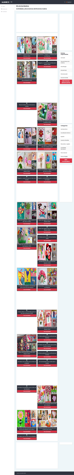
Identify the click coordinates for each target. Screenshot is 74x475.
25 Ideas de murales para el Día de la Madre (27, 362)
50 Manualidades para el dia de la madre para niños (47, 428)
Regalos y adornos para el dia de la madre (27, 178)
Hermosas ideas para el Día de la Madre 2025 (26, 170)
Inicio (4, 6)
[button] (66, 82)
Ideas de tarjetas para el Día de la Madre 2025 (47, 328)
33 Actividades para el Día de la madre (47, 362)
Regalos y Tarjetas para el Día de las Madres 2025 (26, 55)
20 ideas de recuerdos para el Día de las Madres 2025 (26, 245)
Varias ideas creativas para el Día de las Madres (47, 286)
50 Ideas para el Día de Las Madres (27, 436)
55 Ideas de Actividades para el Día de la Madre (47, 404)
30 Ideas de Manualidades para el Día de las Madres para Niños (27, 428)
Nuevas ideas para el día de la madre (27, 105)
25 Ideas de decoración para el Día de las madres (47, 345)
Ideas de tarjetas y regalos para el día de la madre (47, 170)
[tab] (66, 82)
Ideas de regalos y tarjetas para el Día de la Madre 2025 (47, 146)
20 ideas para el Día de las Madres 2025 (47, 237)
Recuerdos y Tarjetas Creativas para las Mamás (47, 55)
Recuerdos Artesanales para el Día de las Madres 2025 (27, 79)
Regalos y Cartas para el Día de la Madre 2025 (47, 63)
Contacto (5, 11)
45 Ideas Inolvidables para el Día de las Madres (27, 388)
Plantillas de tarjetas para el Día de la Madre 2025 (47, 121)
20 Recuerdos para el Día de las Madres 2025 (47, 262)
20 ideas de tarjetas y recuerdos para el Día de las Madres (26, 286)
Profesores (5, 9)
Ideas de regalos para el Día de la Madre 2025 (47, 220)
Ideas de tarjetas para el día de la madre (27, 146)
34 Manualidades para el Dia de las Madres (47, 337)
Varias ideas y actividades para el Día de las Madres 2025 (27, 312)
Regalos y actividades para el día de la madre (47, 178)
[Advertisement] (37, 23)
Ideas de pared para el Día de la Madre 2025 (26, 353)
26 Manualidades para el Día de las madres (47, 353)
